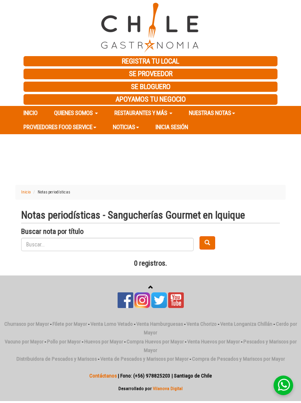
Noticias (124, 127)
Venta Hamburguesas (159, 324)
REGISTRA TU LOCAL (150, 61)
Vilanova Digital (168, 388)
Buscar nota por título (52, 231)
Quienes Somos (74, 113)
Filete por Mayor (70, 324)
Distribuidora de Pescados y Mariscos (56, 359)
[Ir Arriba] (150, 287)
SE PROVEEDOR (150, 73)
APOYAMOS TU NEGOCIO (151, 99)
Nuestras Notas (210, 113)
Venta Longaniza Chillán (246, 324)
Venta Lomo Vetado (112, 324)
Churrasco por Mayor (26, 324)
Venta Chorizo (202, 324)
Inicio (31, 113)
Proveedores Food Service (58, 127)
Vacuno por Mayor (24, 342)
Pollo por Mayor (64, 342)
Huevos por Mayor (103, 342)
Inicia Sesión (172, 127)
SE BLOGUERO (150, 86)
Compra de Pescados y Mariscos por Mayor (238, 359)
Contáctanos (103, 376)
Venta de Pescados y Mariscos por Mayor (144, 359)
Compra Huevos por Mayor (155, 342)
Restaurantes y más (141, 113)
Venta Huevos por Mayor (213, 342)
